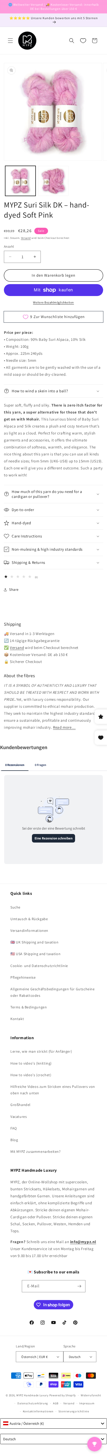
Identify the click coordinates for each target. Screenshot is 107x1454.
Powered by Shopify (62, 1395)
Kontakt (17, 1018)
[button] (10, 40)
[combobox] (53, 1423)
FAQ (13, 1128)
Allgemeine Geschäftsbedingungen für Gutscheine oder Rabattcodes (52, 992)
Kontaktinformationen (38, 1411)
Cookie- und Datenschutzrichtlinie (39, 965)
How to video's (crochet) (30, 1075)
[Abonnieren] (79, 1286)
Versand (26, 238)
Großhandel (20, 1104)
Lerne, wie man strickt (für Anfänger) (41, 1051)
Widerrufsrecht (91, 1395)
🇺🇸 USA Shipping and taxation (35, 953)
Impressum (86, 1403)
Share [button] (14, 589)
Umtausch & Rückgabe (29, 919)
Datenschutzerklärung (32, 1403)
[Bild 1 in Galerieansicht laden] (20, 181)
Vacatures (18, 1116)
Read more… (64, 727)
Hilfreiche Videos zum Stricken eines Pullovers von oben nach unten (52, 1089)
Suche (15, 907)
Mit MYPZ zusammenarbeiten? (35, 1151)
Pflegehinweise (23, 977)
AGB (55, 1403)
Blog (14, 1140)
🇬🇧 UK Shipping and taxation (34, 942)
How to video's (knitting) (31, 1063)
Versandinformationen (29, 930)
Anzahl (9, 246)
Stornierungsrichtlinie (73, 1411)
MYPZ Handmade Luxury (32, 1395)
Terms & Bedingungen (28, 1007)
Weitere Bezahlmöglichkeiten (53, 302)
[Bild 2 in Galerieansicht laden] (53, 181)
